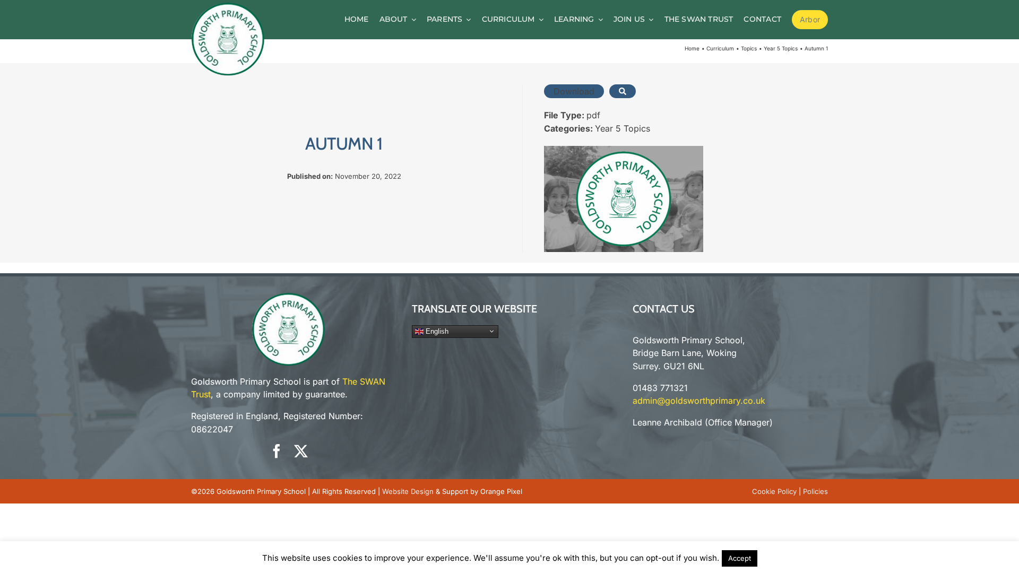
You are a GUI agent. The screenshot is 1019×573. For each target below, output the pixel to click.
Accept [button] (739, 558)
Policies (815, 491)
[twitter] (301, 451)
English (436, 331)
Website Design (408, 491)
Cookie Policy (774, 491)
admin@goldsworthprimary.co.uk (699, 400)
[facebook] (276, 451)
